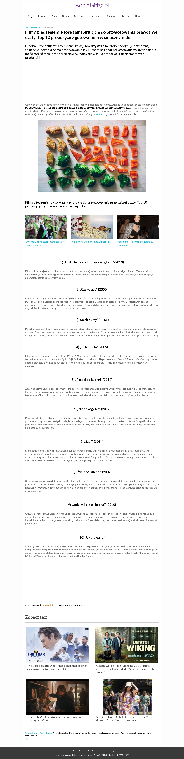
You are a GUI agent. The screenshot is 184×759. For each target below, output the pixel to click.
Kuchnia (110, 16)
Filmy (27, 739)
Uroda (65, 16)
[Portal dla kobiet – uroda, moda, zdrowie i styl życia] (92, 5)
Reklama (82, 751)
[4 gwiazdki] (50, 605)
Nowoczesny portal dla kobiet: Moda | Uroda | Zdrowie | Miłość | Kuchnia (85, 755)
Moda (54, 16)
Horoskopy (141, 16)
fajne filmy (98, 114)
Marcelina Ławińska (33, 27)
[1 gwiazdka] (44, 605)
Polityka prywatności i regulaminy (101, 751)
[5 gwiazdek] (52, 605)
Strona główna (31, 733)
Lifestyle (125, 16)
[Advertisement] (92, 81)
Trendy (41, 16)
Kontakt (73, 751)
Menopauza (80, 16)
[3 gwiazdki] (48, 605)
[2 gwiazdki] (46, 605)
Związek (96, 16)
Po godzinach (45, 733)
